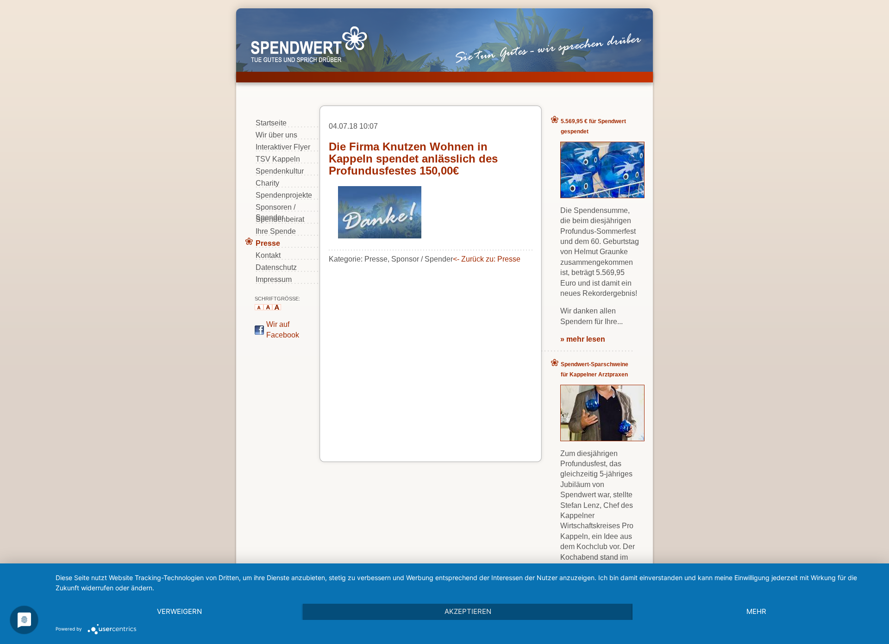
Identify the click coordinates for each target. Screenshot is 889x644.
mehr (756, 611)
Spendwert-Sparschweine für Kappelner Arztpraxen (594, 369)
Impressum (274, 279)
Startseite (271, 123)
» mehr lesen (582, 339)
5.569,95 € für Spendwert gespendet (593, 126)
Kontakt (268, 255)
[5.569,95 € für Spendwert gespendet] (602, 195)
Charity (267, 183)
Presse (268, 243)
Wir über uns (276, 135)
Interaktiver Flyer (283, 147)
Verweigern (179, 611)
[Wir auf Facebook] (259, 332)
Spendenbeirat (280, 219)
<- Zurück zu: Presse (486, 259)
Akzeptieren (467, 611)
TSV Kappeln (278, 159)
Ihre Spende (276, 231)
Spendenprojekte (284, 195)
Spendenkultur (280, 171)
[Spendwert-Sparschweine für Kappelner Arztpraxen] (602, 438)
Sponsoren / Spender (275, 207)
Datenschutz (276, 267)
